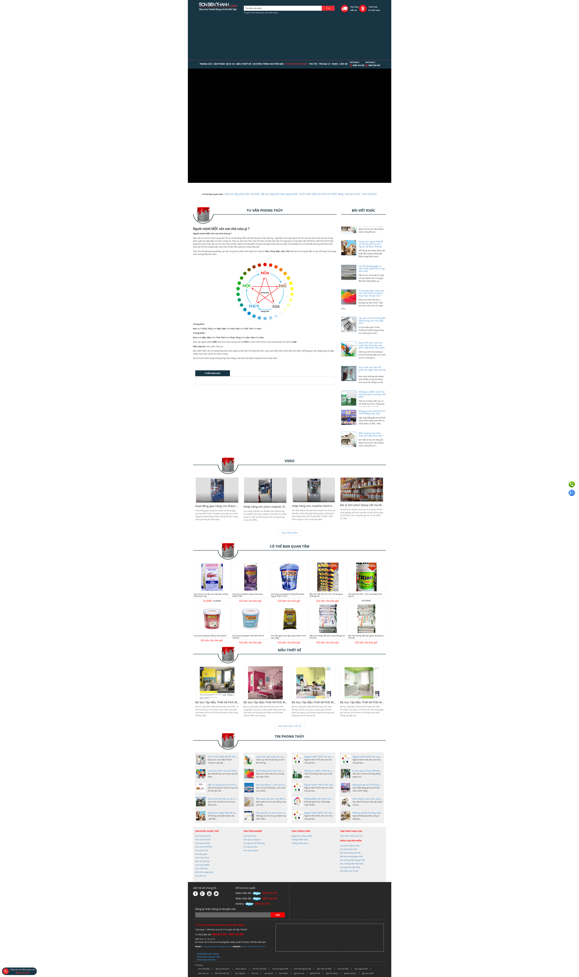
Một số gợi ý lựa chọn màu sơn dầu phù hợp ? (376, 798)
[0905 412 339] (571, 484)
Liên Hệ (343, 63)
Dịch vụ (230, 63)
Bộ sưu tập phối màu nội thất (242, 194)
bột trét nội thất (324, 968)
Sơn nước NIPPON (203, 846)
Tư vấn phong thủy (296, 63)
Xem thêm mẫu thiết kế (289, 726)
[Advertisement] (289, 37)
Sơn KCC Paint (250, 836)
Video (335, 63)
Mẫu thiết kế (243, 63)
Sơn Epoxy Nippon (252, 839)
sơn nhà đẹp (204, 968)
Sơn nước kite (201, 868)
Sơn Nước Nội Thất (348, 849)
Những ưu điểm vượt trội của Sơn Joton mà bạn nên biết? (334, 770)
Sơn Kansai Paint (202, 843)
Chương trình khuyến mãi (268, 63)
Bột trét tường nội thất (350, 852)
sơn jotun (268, 973)
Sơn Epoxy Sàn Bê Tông (254, 843)
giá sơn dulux (332, 973)
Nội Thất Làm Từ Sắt (349, 871)
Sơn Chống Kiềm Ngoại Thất (352, 860)
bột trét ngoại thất (302, 968)
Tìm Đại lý (324, 63)
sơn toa (254, 973)
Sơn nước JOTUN (202, 839)
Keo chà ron (200, 875)
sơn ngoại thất (361, 968)
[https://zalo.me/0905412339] (571, 492)
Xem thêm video (290, 532)
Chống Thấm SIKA (300, 839)
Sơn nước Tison (202, 857)
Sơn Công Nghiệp (253, 831)
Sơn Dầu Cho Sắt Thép (350, 867)
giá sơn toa (299, 973)
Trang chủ (206, 63)
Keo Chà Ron (369, 194)
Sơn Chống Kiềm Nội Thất (351, 863)
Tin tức (313, 63)
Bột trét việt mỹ (202, 861)
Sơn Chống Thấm (301, 831)
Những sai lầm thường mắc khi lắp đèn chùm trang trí (380, 812)
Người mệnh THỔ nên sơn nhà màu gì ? (324, 756)
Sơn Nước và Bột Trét (207, 831)
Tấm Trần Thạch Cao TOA (351, 836)
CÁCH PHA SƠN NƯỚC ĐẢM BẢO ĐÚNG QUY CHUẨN (236, 756)
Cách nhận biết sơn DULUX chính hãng (321, 194)
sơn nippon (240, 973)
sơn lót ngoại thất (280, 968)
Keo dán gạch (201, 854)
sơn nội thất (342, 968)
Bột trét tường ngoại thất (351, 856)
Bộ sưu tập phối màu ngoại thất (279, 194)
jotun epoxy (241, 968)
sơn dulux (283, 973)
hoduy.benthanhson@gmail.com (217, 946)
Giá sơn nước (352, 194)
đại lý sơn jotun (222, 968)
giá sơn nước (368, 973)
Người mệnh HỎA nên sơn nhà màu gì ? (373, 756)
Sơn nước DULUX (203, 836)
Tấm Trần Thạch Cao (351, 831)
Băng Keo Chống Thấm (302, 836)
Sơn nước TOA (201, 850)
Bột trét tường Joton (204, 872)
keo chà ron (203, 973)
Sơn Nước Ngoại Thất (349, 845)
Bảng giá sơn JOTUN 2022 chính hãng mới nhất (377, 784)
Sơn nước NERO (202, 865)
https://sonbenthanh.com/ (253, 946)
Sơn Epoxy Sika (250, 846)
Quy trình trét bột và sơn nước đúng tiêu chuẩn (232, 798)
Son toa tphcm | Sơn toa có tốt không (275, 784)
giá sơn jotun (350, 973)
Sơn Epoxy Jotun (251, 850)
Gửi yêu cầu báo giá (250, 600)
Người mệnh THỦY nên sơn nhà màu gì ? (325, 784)
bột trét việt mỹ (222, 973)
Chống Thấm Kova (300, 843)
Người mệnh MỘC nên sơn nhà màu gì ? (325, 812)
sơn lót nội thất (259, 968)
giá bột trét (315, 973)
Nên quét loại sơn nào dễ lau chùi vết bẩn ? (278, 798)
